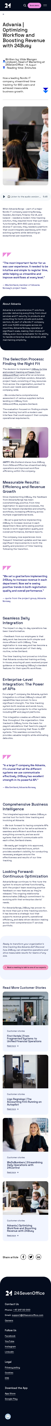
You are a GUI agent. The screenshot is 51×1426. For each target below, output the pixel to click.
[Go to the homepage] (7, 5)
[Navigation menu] (45, 5)
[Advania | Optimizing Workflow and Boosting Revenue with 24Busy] (25, 1198)
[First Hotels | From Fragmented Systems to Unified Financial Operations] (25, 1008)
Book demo (34, 5)
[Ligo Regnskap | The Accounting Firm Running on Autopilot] (25, 1071)
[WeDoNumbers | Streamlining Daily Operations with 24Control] (25, 1134)
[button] (4, 196)
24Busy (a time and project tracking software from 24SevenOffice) (25, 372)
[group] (25, 197)
